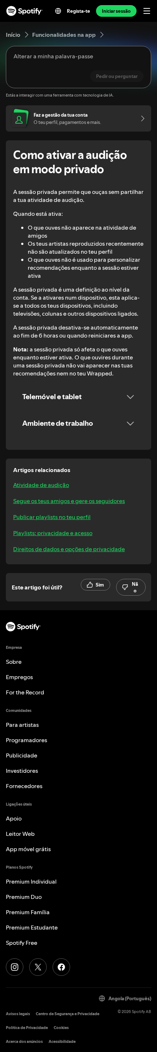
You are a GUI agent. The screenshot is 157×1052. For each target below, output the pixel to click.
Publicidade (21, 755)
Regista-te (78, 11)
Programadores (26, 740)
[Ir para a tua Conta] (140, 118)
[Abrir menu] (146, 11)
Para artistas (22, 725)
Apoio (14, 818)
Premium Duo (24, 897)
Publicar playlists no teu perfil (52, 517)
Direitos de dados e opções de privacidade (69, 549)
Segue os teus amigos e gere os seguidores (69, 501)
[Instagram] (14, 967)
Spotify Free (21, 943)
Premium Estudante (32, 927)
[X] (38, 967)
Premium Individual (31, 881)
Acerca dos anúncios (24, 1041)
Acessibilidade (62, 1041)
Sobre (14, 662)
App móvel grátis (28, 849)
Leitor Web (20, 834)
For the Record (25, 692)
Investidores (22, 771)
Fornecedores (24, 786)
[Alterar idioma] (58, 11)
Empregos (19, 677)
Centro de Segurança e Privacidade (67, 1014)
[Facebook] (61, 967)
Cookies (61, 1027)
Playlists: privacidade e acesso (52, 533)
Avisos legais (18, 1014)
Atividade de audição (41, 485)
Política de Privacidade (27, 1027)
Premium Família (28, 912)
